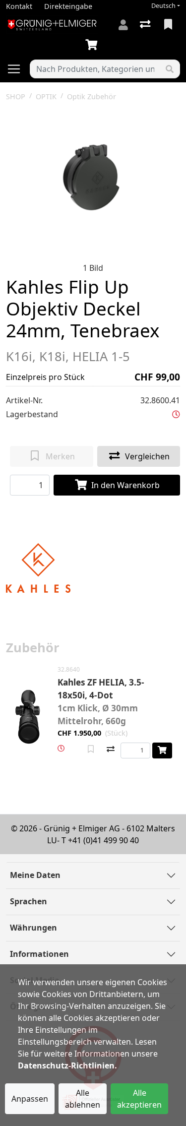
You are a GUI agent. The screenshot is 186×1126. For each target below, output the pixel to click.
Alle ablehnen (82, 1098)
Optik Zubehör (91, 96)
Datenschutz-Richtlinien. (67, 1065)
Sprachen (28, 901)
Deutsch (163, 5)
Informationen (39, 953)
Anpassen (29, 1098)
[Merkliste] (169, 25)
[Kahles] (38, 567)
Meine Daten (35, 875)
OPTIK (46, 96)
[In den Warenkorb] (162, 750)
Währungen (33, 927)
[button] (176, 414)
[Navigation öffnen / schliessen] (18, 69)
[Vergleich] (146, 25)
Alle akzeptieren (139, 1098)
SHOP (15, 96)
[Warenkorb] (93, 45)
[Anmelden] (123, 25)
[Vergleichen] (111, 750)
